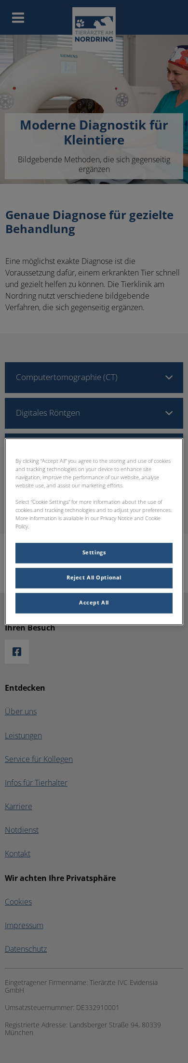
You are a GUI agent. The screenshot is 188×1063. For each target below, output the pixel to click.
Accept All (94, 602)
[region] (94, 531)
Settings (94, 552)
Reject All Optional (94, 577)
